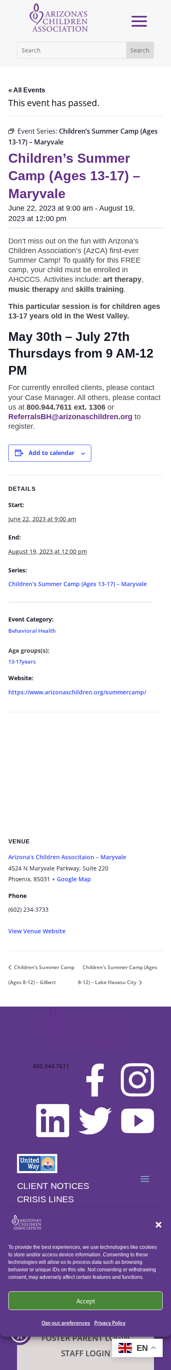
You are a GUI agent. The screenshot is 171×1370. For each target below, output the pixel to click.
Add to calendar (51, 453)
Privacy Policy (109, 1322)
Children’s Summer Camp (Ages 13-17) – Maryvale (77, 584)
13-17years (22, 661)
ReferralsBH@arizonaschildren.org (70, 417)
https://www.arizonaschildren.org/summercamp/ (77, 692)
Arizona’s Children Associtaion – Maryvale (67, 857)
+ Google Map (71, 879)
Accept (85, 1301)
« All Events (26, 90)
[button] (158, 1225)
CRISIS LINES (45, 1199)
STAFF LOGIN (85, 1353)
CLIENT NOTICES (53, 1186)
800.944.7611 (51, 1066)
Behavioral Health (32, 631)
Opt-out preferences (66, 1322)
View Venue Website (37, 931)
